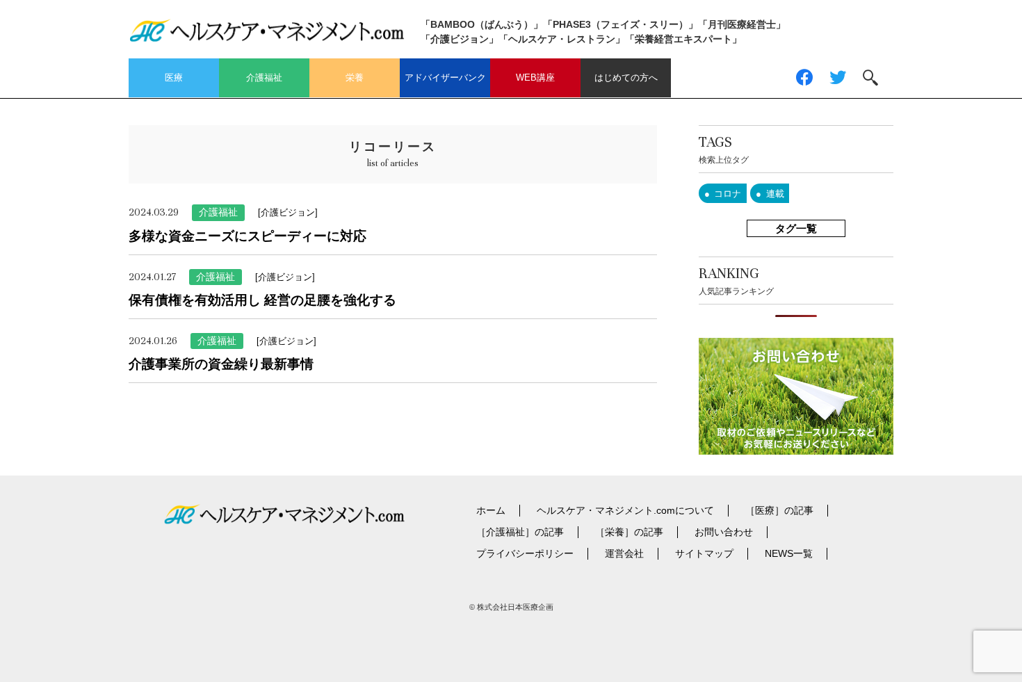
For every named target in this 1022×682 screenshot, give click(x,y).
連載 (775, 193)
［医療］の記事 (779, 510)
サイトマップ (704, 553)
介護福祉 (264, 77)
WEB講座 (535, 77)
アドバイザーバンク (445, 77)
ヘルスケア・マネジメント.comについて (625, 510)
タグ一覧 (796, 228)
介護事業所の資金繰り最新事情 (221, 364)
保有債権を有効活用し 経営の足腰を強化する (262, 300)
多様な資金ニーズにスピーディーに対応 (247, 236)
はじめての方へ (626, 77)
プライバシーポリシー (525, 553)
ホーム (490, 510)
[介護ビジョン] (288, 212)
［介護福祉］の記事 (520, 531)
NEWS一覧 (789, 553)
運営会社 (624, 553)
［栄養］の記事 (629, 531)
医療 (174, 77)
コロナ (727, 193)
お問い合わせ (724, 531)
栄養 (355, 77)
